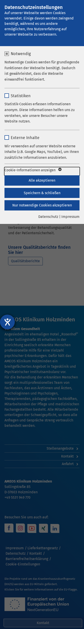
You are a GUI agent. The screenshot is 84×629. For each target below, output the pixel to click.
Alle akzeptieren (42, 180)
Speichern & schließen (42, 193)
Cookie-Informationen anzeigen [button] (30, 170)
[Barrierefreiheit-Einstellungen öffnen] (7, 322)
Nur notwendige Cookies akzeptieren (42, 205)
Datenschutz (48, 217)
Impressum (70, 217)
